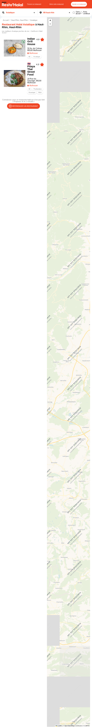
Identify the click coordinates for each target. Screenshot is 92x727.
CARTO (86, 726)
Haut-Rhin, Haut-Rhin (19, 20)
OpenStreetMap (69, 726)
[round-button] (34, 12)
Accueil (6, 20)
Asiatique (33, 20)
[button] (50, 20)
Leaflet (59, 726)
